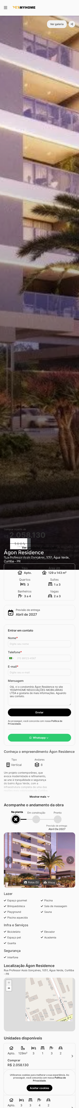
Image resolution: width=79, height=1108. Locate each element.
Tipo (14, 759)
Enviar (39, 712)
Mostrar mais (38, 796)
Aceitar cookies (39, 1088)
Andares (39, 759)
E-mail (13, 666)
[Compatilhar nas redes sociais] (72, 24)
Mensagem (16, 681)
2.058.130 (27, 535)
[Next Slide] (70, 860)
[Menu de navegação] (5, 8)
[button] (39, 868)
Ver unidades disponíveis (39, 547)
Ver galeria (57, 24)
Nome (13, 638)
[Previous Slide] (9, 860)
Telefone (15, 652)
